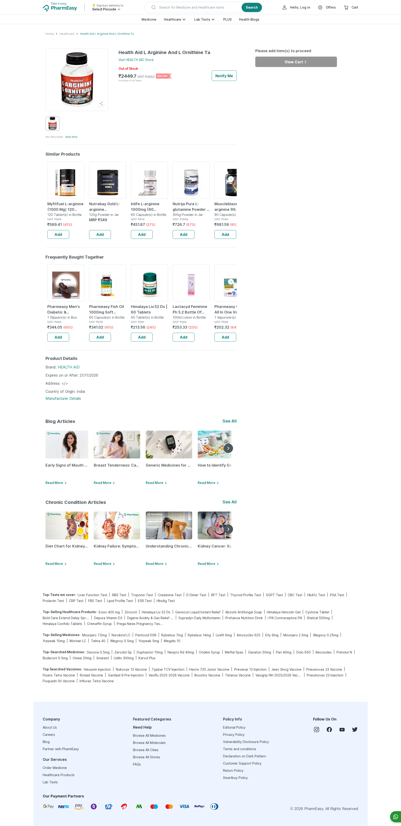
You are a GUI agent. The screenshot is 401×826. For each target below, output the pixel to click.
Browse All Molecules (149, 743)
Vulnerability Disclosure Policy (246, 742)
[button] (204, 7)
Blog (46, 742)
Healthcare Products (58, 775)
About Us (50, 727)
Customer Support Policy (242, 763)
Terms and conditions (239, 749)
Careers (49, 734)
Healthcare (172, 19)
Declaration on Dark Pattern (244, 756)
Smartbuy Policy (235, 778)
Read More (71, 136)
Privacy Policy (234, 734)
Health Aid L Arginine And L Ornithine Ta (107, 33)
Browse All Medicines (149, 735)
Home (49, 33)
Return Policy (233, 770)
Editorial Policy (234, 727)
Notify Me (224, 76)
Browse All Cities (145, 750)
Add (58, 234)
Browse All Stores (146, 757)
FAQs (137, 764)
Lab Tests (202, 19)
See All (230, 421)
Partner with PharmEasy (61, 749)
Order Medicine (55, 768)
